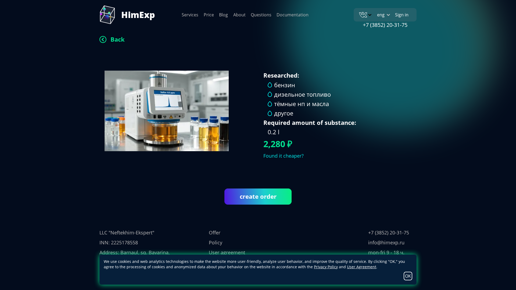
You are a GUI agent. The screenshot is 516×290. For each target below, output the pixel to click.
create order (258, 196)
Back (117, 39)
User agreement (227, 252)
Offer (214, 232)
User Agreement (361, 266)
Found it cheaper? (283, 156)
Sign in (401, 15)
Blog (223, 15)
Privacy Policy (326, 266)
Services (190, 15)
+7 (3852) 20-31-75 (385, 24)
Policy (215, 242)
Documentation (293, 15)
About (239, 15)
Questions (261, 15)
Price (209, 15)
